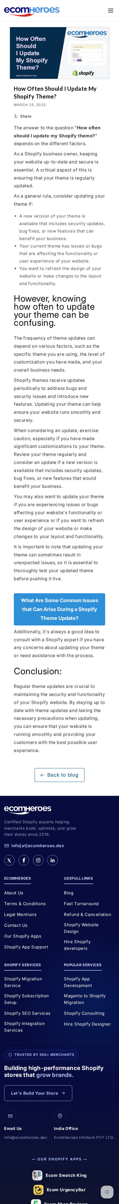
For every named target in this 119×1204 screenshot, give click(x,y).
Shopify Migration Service (23, 982)
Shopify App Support (26, 947)
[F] (24, 860)
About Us (14, 892)
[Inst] (38, 860)
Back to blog (63, 775)
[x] (9, 860)
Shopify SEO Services (27, 1013)
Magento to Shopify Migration (85, 999)
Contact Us (16, 925)
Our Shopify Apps (23, 936)
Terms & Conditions (25, 903)
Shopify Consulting (84, 1013)
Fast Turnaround (81, 903)
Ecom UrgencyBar (66, 1189)
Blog (68, 892)
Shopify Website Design (81, 928)
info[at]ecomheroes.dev (37, 845)
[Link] (52, 860)
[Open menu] (111, 10)
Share (26, 116)
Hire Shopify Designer (87, 1024)
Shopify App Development (78, 982)
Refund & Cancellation (88, 914)
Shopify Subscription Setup (26, 999)
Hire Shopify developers (77, 945)
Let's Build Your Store (34, 1093)
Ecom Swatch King (66, 1175)
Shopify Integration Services (24, 1027)
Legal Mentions (20, 914)
